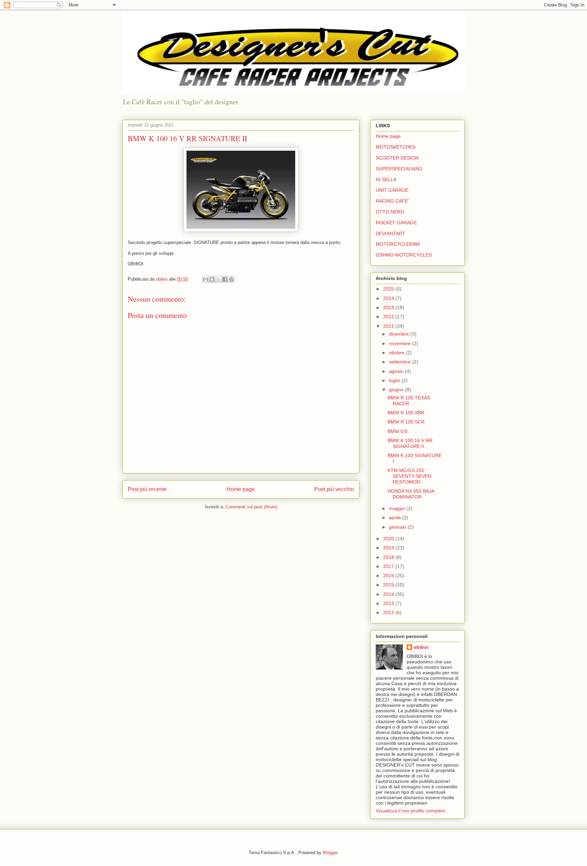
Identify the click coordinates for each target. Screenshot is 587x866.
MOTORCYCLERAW (398, 244)
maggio (397, 508)
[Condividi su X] (218, 279)
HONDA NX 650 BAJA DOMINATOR (411, 494)
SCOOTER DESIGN (397, 158)
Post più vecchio (334, 489)
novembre (400, 343)
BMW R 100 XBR (406, 412)
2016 (389, 575)
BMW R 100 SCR (406, 422)
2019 (389, 547)
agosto (397, 371)
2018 (389, 557)
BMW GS (397, 431)
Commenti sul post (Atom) (251, 506)
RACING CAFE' (392, 201)
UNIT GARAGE (392, 190)
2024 (389, 298)
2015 (389, 584)
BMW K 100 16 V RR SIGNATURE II (410, 443)
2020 (389, 538)
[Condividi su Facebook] (224, 279)
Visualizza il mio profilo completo (410, 810)
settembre (400, 361)
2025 (389, 288)
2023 (389, 307)
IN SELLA (386, 179)
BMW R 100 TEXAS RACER (409, 400)
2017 (389, 566)
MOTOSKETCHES (395, 147)
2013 (389, 603)
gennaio (398, 527)
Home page (241, 489)
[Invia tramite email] (205, 279)
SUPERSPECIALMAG (399, 168)
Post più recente (147, 489)
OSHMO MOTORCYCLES (404, 255)
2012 (389, 612)
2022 (389, 316)
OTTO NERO (390, 211)
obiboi (420, 647)
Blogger (330, 852)
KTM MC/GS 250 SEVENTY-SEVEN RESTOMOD (409, 476)
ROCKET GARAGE (396, 222)
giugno (397, 389)
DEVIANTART (390, 233)
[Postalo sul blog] (212, 279)
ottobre (397, 352)
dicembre (399, 334)
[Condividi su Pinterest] (231, 279)
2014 (389, 594)
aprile (395, 517)
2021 (389, 326)
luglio (395, 380)
